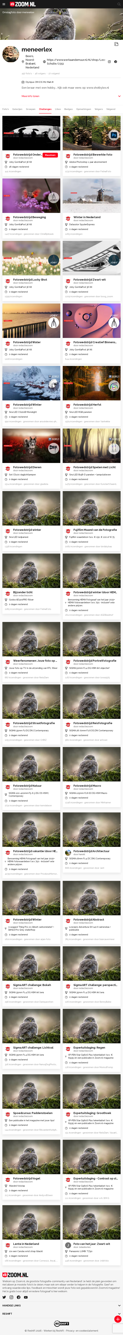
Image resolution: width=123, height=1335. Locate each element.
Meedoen (50, 155)
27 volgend (54, 73)
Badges (68, 109)
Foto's (5, 109)
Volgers (99, 109)
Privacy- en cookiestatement (81, 1330)
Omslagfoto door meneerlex (18, 12)
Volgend (110, 109)
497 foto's (27, 73)
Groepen (30, 109)
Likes (58, 109)
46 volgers (40, 73)
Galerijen (17, 109)
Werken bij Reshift (53, 1330)
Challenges (45, 109)
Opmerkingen (83, 109)
